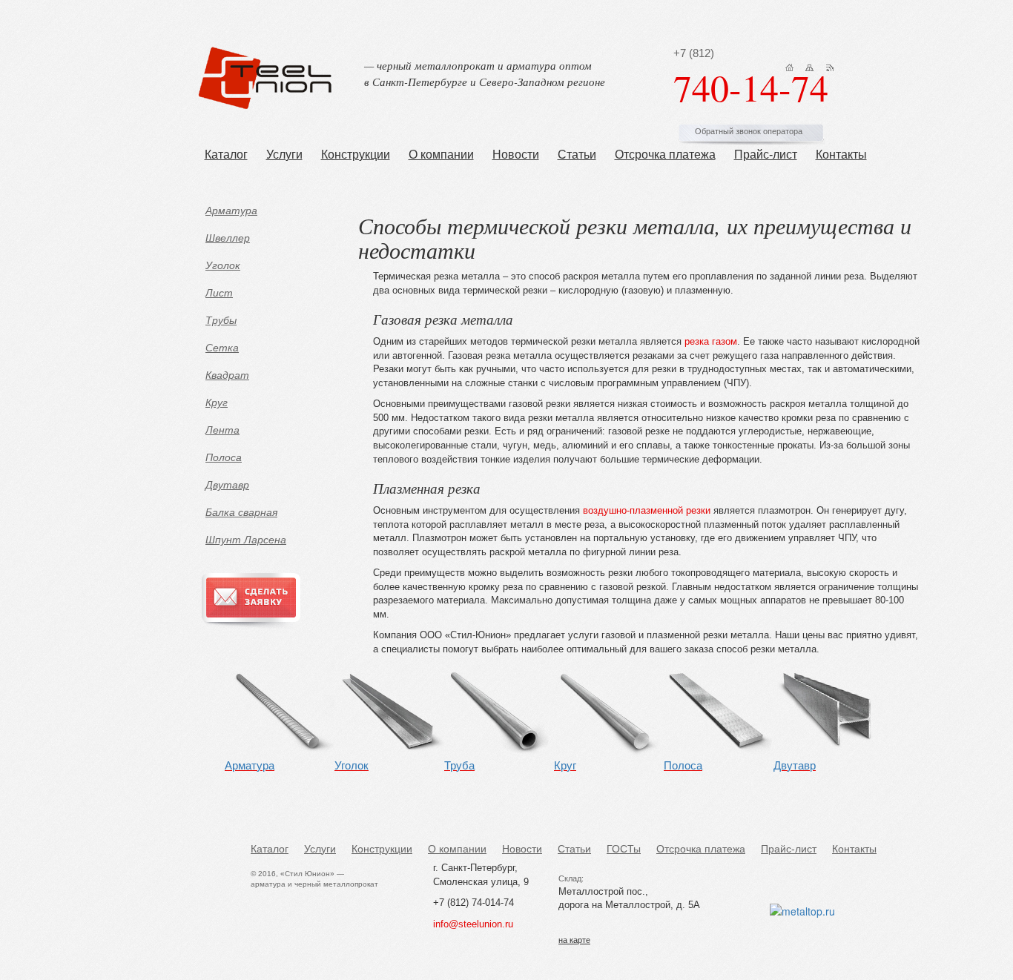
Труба (459, 765)
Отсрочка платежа (665, 154)
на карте (574, 940)
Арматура (231, 210)
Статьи (577, 154)
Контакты (841, 154)
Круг (216, 402)
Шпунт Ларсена (245, 540)
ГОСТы (624, 849)
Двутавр (227, 485)
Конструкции (355, 154)
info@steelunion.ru (473, 924)
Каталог (226, 154)
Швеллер (227, 238)
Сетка (222, 348)
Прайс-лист (765, 154)
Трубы (221, 320)
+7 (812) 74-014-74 (473, 902)
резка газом (710, 341)
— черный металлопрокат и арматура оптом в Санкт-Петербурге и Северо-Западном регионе (484, 73)
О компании (441, 154)
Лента (222, 430)
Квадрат (227, 375)
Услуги (284, 154)
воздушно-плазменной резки (646, 510)
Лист (219, 293)
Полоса (223, 457)
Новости (515, 154)
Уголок (222, 265)
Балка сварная (241, 512)
